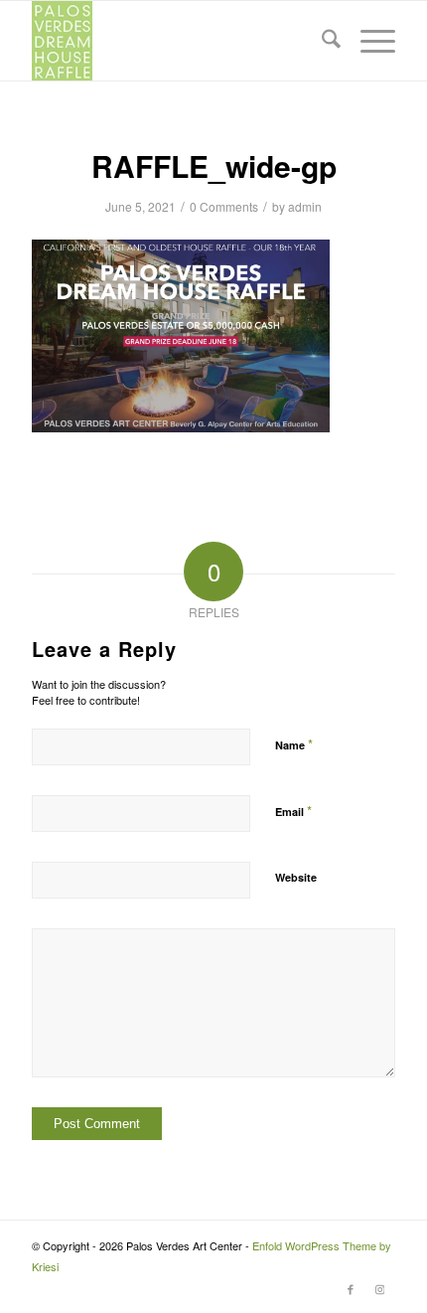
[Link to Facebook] (350, 1288)
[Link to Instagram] (380, 1288)
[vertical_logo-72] (177, 41)
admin (305, 206)
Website (296, 877)
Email (293, 810)
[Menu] (368, 41)
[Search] (321, 41)
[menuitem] (321, 41)
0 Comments (224, 206)
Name (294, 744)
